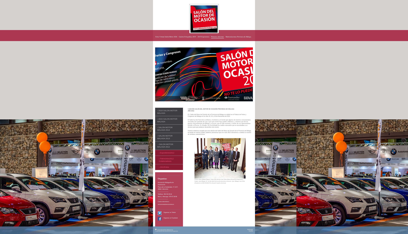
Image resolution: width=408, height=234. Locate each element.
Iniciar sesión (250, 229)
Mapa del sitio (170, 229)
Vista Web (251, 230)
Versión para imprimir (162, 229)
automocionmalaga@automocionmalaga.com (166, 204)
